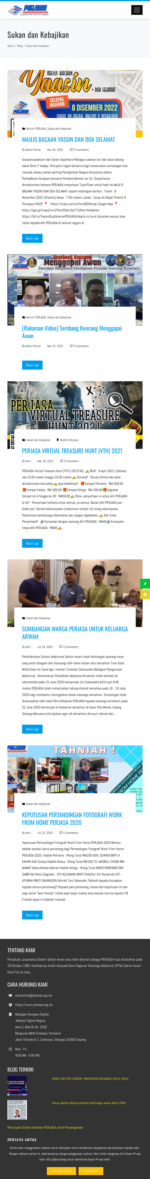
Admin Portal (33, 150)
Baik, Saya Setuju (61, 1171)
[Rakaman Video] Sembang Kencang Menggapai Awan (72, 331)
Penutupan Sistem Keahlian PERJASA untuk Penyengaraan (45, 1127)
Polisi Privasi (90, 1171)
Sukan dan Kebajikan (59, 129)
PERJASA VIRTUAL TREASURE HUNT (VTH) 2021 (72, 450)
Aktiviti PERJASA (36, 129)
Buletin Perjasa (69, 440)
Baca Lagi (32, 238)
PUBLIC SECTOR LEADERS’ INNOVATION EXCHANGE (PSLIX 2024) (90, 1079)
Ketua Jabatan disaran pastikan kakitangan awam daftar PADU (89, 1103)
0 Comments (81, 150)
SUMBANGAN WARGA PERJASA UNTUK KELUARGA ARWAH (75, 632)
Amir (28, 461)
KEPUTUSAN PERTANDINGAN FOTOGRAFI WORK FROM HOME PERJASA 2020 (72, 818)
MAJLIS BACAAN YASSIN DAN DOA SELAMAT (68, 139)
